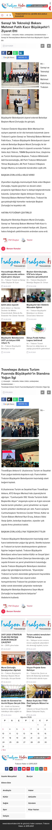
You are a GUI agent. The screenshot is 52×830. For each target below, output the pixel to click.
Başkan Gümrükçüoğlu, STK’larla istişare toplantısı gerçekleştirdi (37, 274)
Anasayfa (6, 35)
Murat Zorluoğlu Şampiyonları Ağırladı (11, 668)
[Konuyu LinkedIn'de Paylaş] (21, 53)
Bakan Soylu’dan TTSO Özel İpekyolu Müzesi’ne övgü (38, 703)
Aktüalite (15, 35)
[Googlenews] (32, 769)
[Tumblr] (41, 769)
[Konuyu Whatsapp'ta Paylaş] (15, 53)
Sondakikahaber (40, 35)
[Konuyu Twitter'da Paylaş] (9, 53)
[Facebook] (6, 769)
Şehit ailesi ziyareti (9, 305)
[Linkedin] (19, 769)
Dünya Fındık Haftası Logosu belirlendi (36, 339)
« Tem (3, 750)
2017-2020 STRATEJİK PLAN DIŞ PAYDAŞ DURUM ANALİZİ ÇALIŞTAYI (11, 638)
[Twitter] (11, 769)
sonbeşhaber (29, 35)
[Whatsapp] (36, 769)
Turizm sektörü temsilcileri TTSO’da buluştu (38, 635)
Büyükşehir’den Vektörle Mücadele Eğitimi (38, 306)
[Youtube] (24, 769)
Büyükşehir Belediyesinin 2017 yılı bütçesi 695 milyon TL (12, 340)
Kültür (27, 381)
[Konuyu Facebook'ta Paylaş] (3, 53)
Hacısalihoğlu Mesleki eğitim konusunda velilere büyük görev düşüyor (12, 274)
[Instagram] (15, 769)
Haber (22, 35)
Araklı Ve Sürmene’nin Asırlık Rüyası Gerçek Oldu (13, 702)
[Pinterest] (28, 769)
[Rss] (45, 769)
